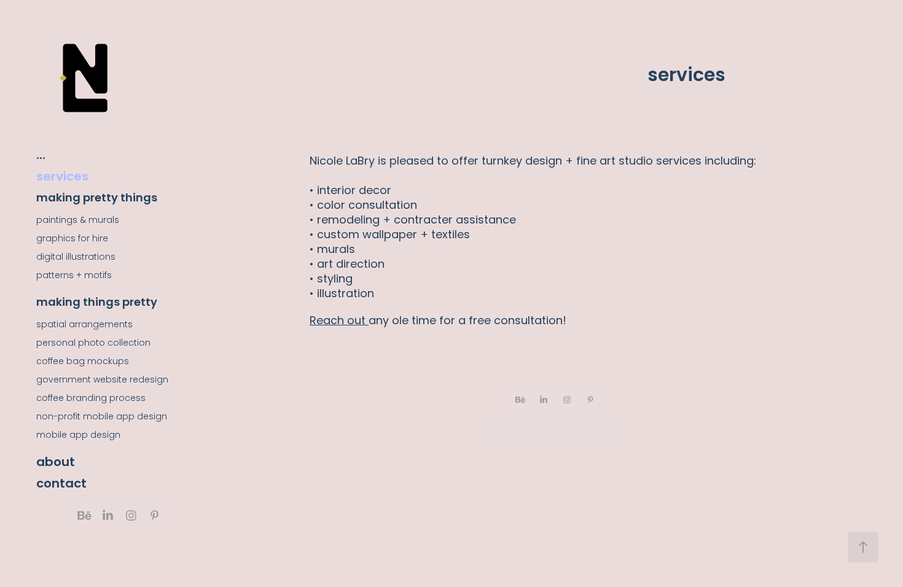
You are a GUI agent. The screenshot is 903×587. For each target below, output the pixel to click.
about (55, 463)
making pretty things (96, 198)
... (40, 156)
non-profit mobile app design (101, 417)
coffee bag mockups (82, 362)
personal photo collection (93, 343)
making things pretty (96, 303)
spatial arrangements (84, 325)
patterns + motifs (74, 276)
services (62, 177)
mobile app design (78, 436)
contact (61, 484)
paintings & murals (77, 221)
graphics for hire (72, 239)
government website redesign (102, 380)
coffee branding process (91, 399)
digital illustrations (75, 258)
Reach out (339, 321)
